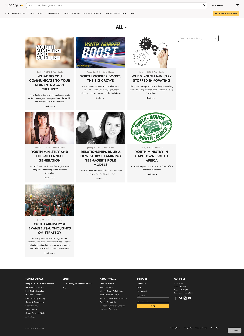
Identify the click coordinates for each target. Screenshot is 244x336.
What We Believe (107, 283)
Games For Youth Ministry (36, 313)
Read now (49, 106)
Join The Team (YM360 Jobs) (111, 291)
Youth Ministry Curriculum (18, 13)
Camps (40, 13)
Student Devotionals (115, 13)
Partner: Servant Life (108, 302)
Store (132, 13)
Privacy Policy (188, 328)
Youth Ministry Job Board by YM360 (77, 283)
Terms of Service (201, 328)
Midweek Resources (33, 294)
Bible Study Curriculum (34, 291)
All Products (30, 316)
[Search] (204, 5)
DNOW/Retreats (91, 13)
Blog (64, 287)
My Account (142, 291)
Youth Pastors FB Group (109, 294)
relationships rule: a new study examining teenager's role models (100, 158)
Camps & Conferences (34, 302)
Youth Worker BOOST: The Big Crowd (100, 78)
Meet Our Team (106, 287)
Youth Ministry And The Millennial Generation (49, 156)
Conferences (53, 13)
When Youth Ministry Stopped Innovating (152, 78)
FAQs (139, 287)
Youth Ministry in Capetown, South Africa (151, 156)
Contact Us (141, 283)
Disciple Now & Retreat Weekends (39, 283)
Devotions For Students (34, 287)
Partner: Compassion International (113, 298)
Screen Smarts (31, 309)
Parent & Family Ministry (35, 298)
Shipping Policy (175, 328)
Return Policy (214, 328)
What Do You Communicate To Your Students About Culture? (49, 82)
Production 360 (72, 13)
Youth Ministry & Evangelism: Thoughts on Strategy (50, 228)
